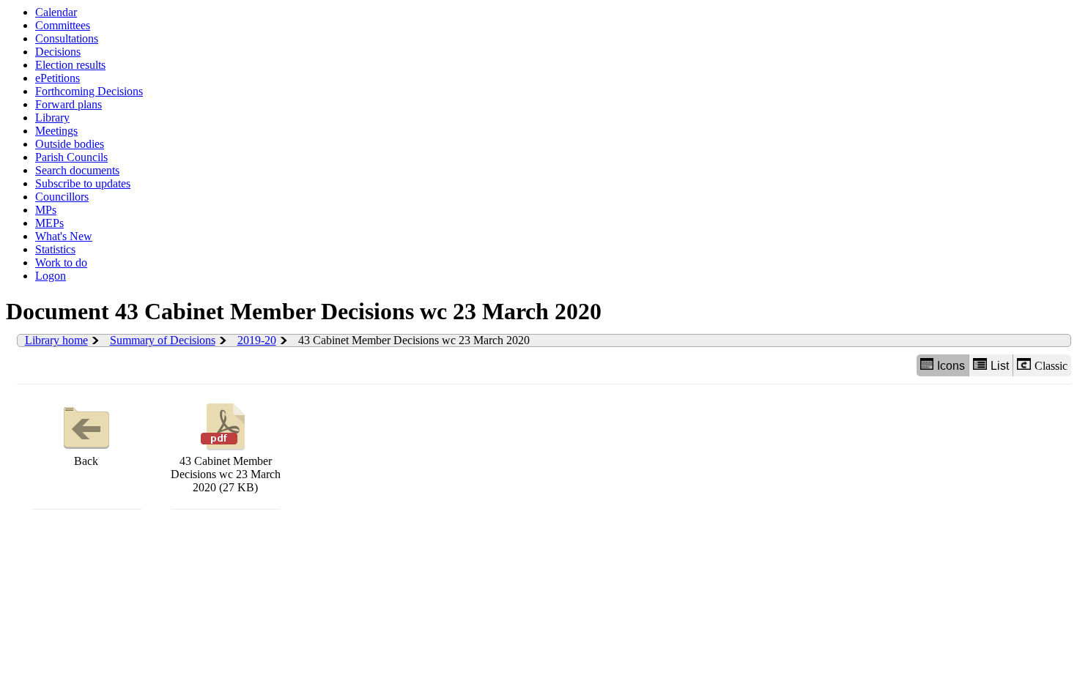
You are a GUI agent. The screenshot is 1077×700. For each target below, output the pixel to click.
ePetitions (57, 78)
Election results (70, 65)
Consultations (66, 38)
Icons (951, 366)
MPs (45, 210)
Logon (50, 275)
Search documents (77, 170)
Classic (1051, 366)
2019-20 (256, 340)
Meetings (56, 130)
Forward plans (68, 104)
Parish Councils (71, 157)
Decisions (58, 51)
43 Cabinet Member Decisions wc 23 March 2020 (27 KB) (226, 474)
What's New (63, 236)
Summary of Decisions (162, 340)
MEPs (49, 223)
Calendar (56, 12)
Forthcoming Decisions (89, 91)
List (1000, 366)
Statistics (55, 249)
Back (86, 461)
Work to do (61, 262)
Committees (62, 25)
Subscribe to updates (82, 183)
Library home (56, 340)
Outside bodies (69, 144)
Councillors (62, 196)
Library (52, 117)
